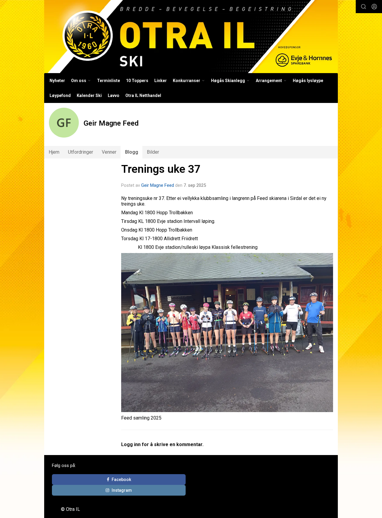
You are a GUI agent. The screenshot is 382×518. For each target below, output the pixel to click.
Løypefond (60, 95)
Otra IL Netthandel (143, 95)
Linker (160, 80)
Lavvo (113, 95)
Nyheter (57, 80)
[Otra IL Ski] (191, 36)
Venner (109, 152)
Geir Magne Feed (157, 185)
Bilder (153, 152)
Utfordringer (80, 152)
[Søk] (363, 6)
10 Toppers (137, 80)
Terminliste (108, 80)
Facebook (121, 479)
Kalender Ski (89, 95)
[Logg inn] (374, 6)
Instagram (122, 490)
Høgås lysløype (308, 80)
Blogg (131, 152)
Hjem (54, 152)
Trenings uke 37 (161, 169)
